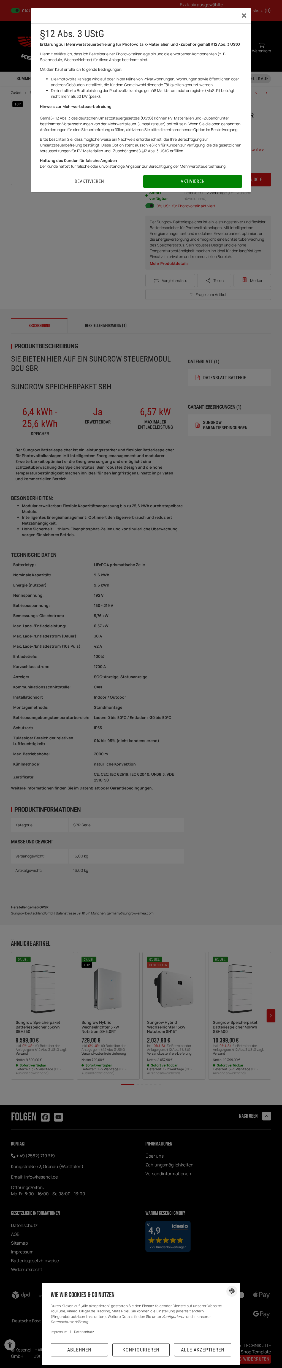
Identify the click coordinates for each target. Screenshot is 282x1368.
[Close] (244, 15)
